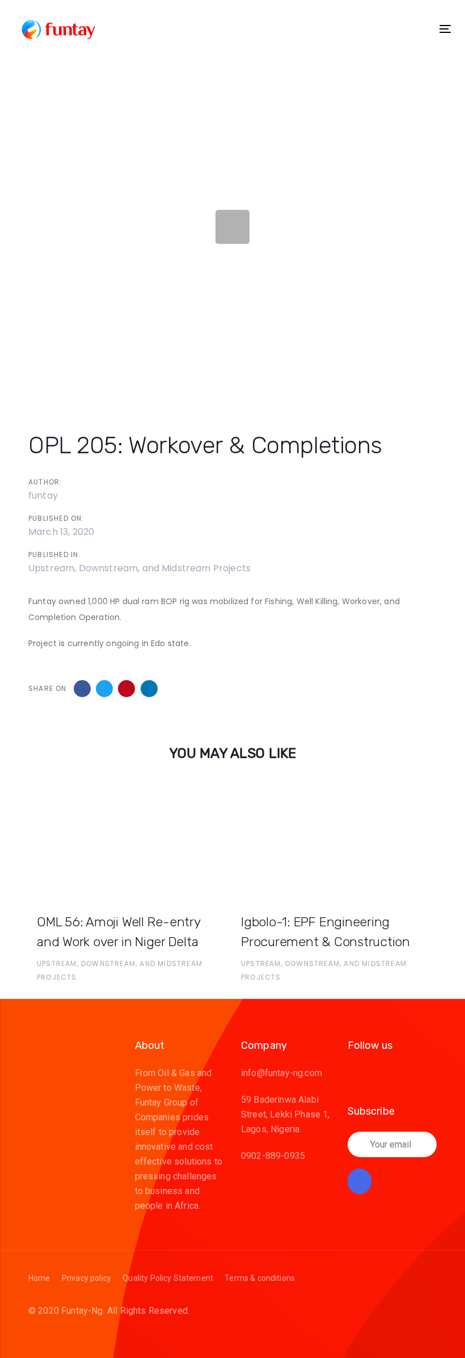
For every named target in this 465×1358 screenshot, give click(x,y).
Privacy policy (86, 1278)
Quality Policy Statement (167, 1278)
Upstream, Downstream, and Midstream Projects (139, 568)
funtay (43, 495)
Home (39, 1278)
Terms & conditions (260, 1278)
